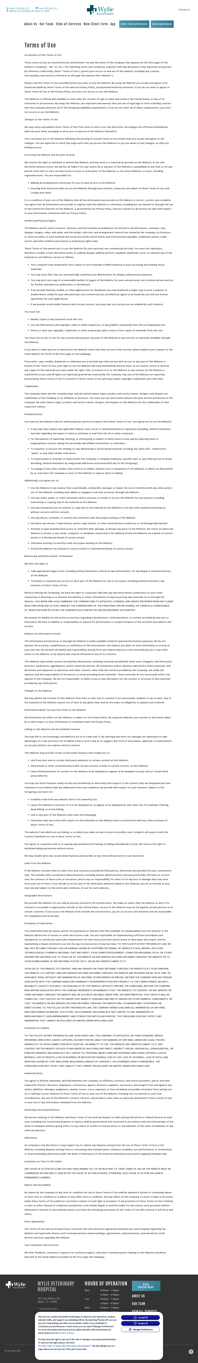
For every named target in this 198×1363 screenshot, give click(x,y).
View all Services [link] (68, 24)
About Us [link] (138, 1296)
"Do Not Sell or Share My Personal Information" (64, 1345)
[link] (100, 10)
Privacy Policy (66, 1332)
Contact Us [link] (184, 9)
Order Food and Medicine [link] (134, 24)
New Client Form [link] (96, 24)
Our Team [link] (47, 24)
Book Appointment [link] (162, 24)
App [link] (113, 24)
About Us (30, 24)
